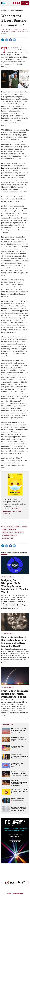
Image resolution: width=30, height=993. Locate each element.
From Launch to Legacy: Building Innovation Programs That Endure (14, 693)
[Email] (14, 39)
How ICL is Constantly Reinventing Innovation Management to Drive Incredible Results (14, 641)
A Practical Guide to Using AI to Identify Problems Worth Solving (19, 730)
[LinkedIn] (2, 39)
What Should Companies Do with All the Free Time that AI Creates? (19, 791)
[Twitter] (6, 39)
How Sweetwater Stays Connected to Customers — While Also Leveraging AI (19, 773)
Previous (1, 882)
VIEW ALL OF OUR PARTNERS (15, 893)
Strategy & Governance (9, 529)
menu (23, 3)
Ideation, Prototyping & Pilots (12, 10)
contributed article (7, 532)
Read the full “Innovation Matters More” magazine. (12, 511)
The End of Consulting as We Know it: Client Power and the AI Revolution (18, 808)
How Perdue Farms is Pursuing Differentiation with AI (18, 739)
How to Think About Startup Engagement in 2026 (18, 765)
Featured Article (19, 532)
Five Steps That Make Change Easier (17, 746)
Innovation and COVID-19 (9, 535)
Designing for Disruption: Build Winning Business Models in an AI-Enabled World (14, 586)
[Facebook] (10, 39)
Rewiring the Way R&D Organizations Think (18, 799)
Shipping (24, 526)
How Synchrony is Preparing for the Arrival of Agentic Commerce (19, 756)
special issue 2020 (7, 538)
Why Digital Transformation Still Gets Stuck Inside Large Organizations (19, 783)
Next (28, 882)
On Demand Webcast (8, 576)
